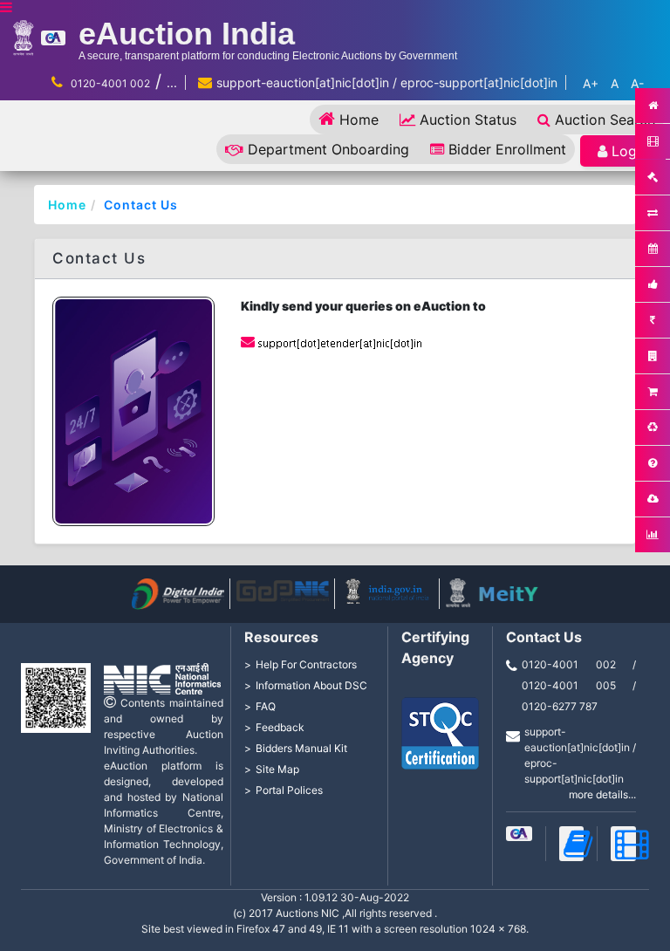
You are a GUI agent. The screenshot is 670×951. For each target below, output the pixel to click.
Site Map (277, 769)
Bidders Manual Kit (301, 748)
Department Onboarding (328, 149)
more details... (602, 794)
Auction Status (468, 119)
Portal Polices (289, 790)
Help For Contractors (306, 664)
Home (359, 119)
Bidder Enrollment (507, 149)
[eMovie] (623, 843)
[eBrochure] (519, 833)
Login (630, 151)
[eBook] (572, 843)
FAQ (266, 706)
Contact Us (141, 204)
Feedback (280, 727)
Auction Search (605, 119)
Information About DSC (311, 685)
